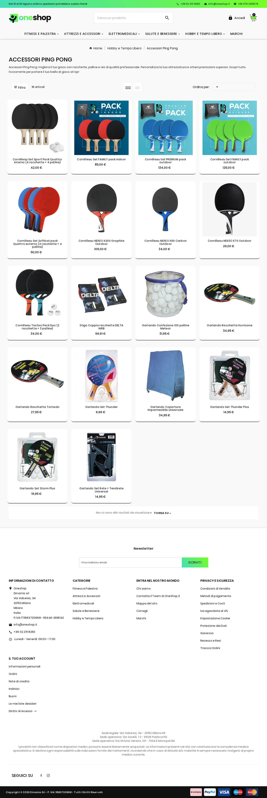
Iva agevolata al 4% (214, 611)
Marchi (141, 618)
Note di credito (19, 681)
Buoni (12, 696)
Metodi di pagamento (215, 596)
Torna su (161, 513)
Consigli (142, 611)
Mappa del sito (146, 603)
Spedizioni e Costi (212, 603)
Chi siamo (143, 589)
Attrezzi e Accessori (86, 596)
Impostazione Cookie (215, 618)
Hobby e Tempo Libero (88, 618)
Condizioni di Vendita (215, 589)
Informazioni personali (24, 666)
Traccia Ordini (210, 648)
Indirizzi (14, 689)
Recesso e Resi (210, 641)
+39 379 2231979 (246, 3)
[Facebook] (41, 775)
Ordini (13, 674)
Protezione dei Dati (213, 626)
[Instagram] (48, 775)
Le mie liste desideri (22, 704)
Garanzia (207, 633)
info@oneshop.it (217, 3)
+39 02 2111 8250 (188, 3)
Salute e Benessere (86, 611)
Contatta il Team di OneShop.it (158, 596)
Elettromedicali (83, 603)
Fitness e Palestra (85, 589)
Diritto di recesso (23, 711)
